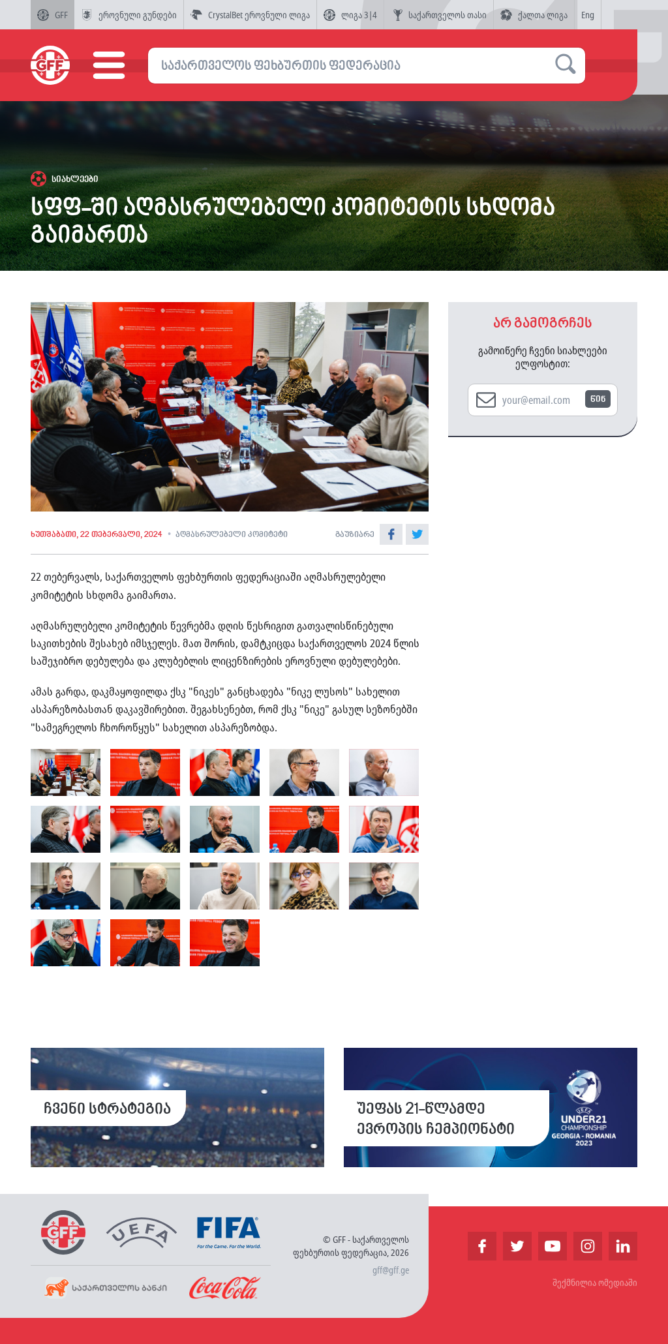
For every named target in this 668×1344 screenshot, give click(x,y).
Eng (587, 14)
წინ (597, 400)
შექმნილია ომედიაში (595, 1282)
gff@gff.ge (390, 1270)
